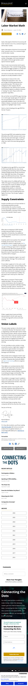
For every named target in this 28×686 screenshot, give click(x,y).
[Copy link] (25, 34)
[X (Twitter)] (20, 34)
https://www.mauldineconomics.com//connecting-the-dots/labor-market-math (13, 439)
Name (5, 633)
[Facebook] (17, 34)
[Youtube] (12, 670)
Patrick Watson (8, 30)
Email (5, 639)
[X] (9, 670)
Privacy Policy (20, 660)
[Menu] (26, 3)
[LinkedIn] (22, 34)
